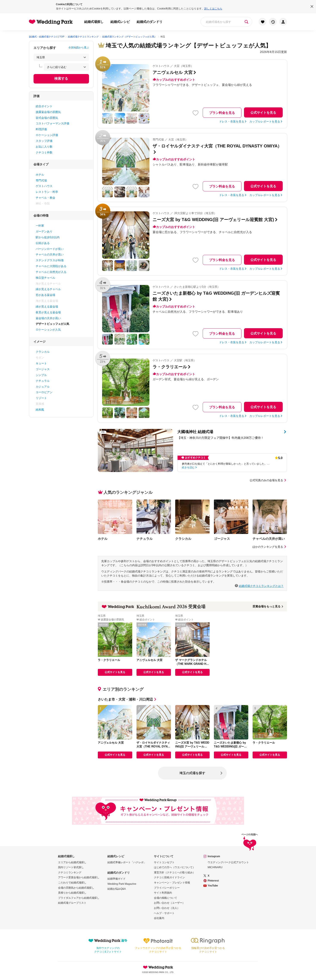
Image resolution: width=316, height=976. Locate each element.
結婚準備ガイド (116, 878)
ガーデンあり (44, 231)
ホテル (40, 174)
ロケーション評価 (47, 135)
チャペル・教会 (45, 197)
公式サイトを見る (263, 112)
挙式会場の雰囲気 (47, 117)
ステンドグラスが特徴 (50, 260)
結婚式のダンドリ (150, 21)
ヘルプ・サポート (164, 913)
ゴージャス (43, 369)
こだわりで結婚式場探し (72, 882)
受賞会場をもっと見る (267, 606)
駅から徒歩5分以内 (48, 237)
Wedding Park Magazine (121, 883)
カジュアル (43, 386)
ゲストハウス (44, 186)
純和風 (40, 409)
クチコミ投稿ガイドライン (169, 877)
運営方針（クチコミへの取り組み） (174, 872)
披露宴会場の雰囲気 (48, 112)
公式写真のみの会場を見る (266, 480)
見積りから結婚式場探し (72, 892)
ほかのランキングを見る (267, 546)
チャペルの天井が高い (50, 254)
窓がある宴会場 (45, 295)
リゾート (41, 398)
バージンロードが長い (50, 249)
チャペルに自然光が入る (51, 272)
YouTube (213, 885)
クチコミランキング (69, 872)
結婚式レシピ (120, 21)
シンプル (41, 375)
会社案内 (159, 918)
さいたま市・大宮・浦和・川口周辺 (125, 699)
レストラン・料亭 (47, 191)
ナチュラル (43, 380)
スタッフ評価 (44, 140)
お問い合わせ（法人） (167, 907)
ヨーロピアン (44, 392)
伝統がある (43, 243)
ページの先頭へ (249, 834)
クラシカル (43, 351)
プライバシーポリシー (167, 887)
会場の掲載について (165, 897)
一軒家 (40, 225)
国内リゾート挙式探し (71, 867)
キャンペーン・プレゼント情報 (172, 882)
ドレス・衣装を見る (231, 121)
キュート (41, 363)
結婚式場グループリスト (72, 902)
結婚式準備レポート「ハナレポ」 (126, 862)
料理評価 (41, 129)
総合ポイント (44, 106)
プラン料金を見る (222, 112)
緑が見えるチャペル (48, 289)
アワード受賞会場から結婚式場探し (78, 877)
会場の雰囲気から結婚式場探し (76, 887)
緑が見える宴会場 (47, 306)
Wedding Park (158, 967)
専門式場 (41, 180)
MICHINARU (215, 867)
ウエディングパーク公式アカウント (228, 862)
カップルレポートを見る (264, 121)
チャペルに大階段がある (51, 266)
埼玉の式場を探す (192, 773)
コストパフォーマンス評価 (52, 123)
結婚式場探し (94, 21)
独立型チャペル (45, 277)
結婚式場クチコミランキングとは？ (261, 585)
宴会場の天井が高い (48, 318)
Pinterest (213, 880)
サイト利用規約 (163, 892)
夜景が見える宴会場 (48, 312)
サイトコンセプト (164, 862)
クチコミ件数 (44, 152)
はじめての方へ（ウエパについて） (174, 867)
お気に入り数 (44, 146)
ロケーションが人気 (48, 329)
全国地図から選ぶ (78, 47)
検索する (61, 78)
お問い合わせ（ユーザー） (169, 902)
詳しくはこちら (213, 8)
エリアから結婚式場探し (72, 862)
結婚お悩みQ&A (116, 888)
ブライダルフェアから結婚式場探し (78, 897)
